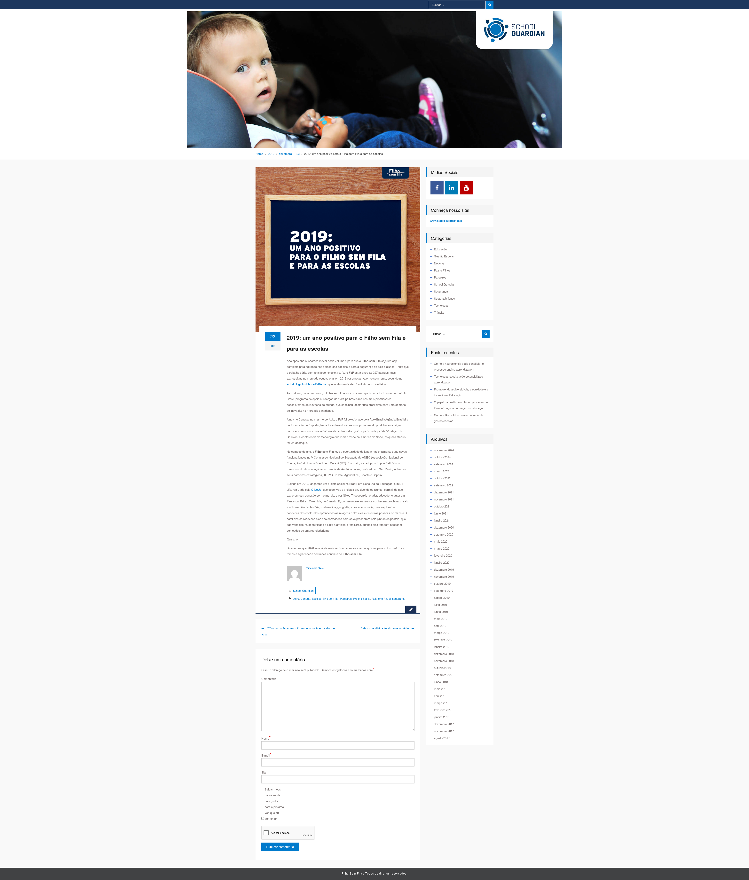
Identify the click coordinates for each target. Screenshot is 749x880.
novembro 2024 (444, 450)
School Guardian (303, 591)
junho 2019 (441, 611)
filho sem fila (330, 599)
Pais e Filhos (442, 270)
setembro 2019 (443, 590)
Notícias (439, 263)
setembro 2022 (443, 485)
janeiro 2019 (441, 647)
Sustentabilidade (444, 298)
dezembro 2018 (444, 654)
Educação (440, 249)
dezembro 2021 (444, 492)
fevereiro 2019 (443, 640)
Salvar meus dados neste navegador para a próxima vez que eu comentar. (274, 804)
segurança (398, 599)
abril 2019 (440, 626)
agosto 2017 (442, 738)
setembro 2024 (443, 464)
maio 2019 (440, 619)
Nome (266, 737)
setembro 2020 (443, 534)
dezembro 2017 (444, 724)
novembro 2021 (444, 499)
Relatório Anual (381, 599)
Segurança (441, 291)
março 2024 (441, 471)
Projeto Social (361, 599)
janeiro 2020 (441, 562)
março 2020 (441, 548)
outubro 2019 (442, 583)
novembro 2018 (444, 661)
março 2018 (441, 703)
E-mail (266, 754)
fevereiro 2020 (443, 555)
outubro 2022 (442, 478)
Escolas (316, 599)
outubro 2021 (442, 506)
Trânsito (439, 312)
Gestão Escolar (444, 256)
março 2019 (441, 633)
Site (263, 772)
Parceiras (346, 599)
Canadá (305, 599)
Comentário (268, 679)
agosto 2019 (442, 597)
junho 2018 (441, 682)
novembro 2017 (444, 731)
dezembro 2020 (444, 527)
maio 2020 (440, 541)
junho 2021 (441, 513)
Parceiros (440, 277)
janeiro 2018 (441, 717)
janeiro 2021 (441, 520)
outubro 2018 (442, 668)
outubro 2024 (442, 457)
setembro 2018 (443, 675)
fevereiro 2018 (443, 710)
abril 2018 (440, 696)
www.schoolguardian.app (446, 220)
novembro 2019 (444, 576)
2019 (296, 599)
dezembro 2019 (444, 569)
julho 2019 (440, 604)
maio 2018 (440, 689)
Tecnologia (441, 305)
